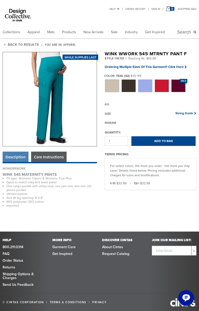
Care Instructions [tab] (49, 157)
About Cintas (112, 247)
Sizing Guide (184, 113)
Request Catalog (115, 253)
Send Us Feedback (18, 284)
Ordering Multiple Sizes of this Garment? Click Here (144, 66)
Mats (51, 32)
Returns (9, 267)
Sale (114, 32)
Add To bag (163, 141)
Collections (11, 32)
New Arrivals (93, 32)
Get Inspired (155, 32)
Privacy (99, 302)
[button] (50, 99)
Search (185, 32)
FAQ (6, 253)
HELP (112, 9)
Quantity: (113, 132)
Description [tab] (15, 157)
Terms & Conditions (68, 302)
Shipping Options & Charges (18, 276)
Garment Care (64, 247)
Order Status (13, 260)
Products (69, 32)
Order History (135, 9)
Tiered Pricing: (117, 154)
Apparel (33, 32)
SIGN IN (155, 9)
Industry (131, 32)
